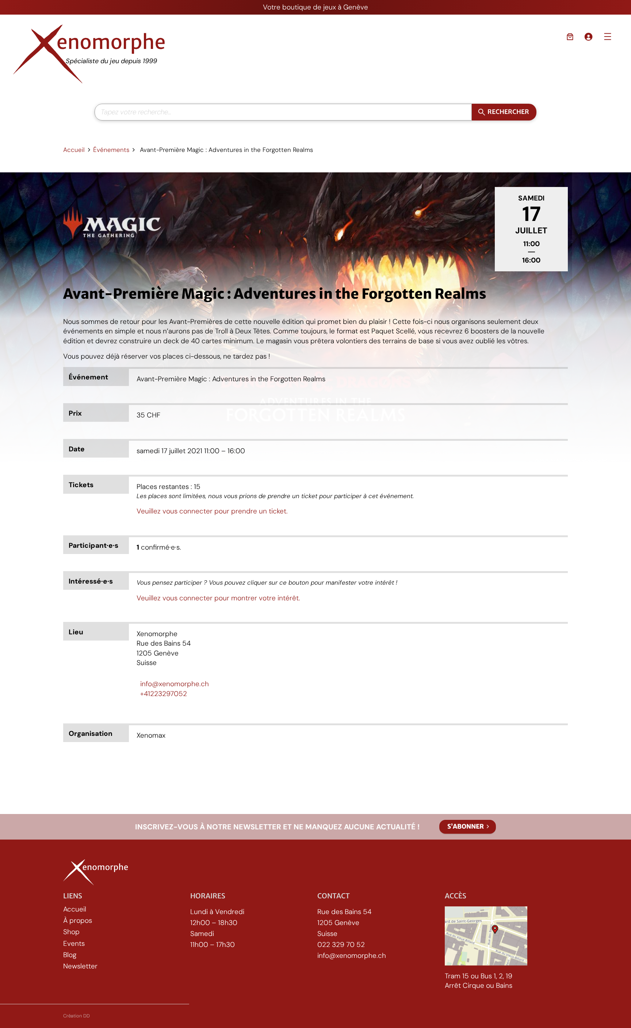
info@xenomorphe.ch (174, 683)
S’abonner (465, 826)
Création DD (76, 1016)
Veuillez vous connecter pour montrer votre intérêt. (218, 598)
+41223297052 (163, 693)
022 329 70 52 (341, 944)
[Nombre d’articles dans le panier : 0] (570, 36)
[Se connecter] (588, 36)
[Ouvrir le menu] (607, 36)
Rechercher (508, 112)
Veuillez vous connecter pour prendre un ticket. (212, 511)
